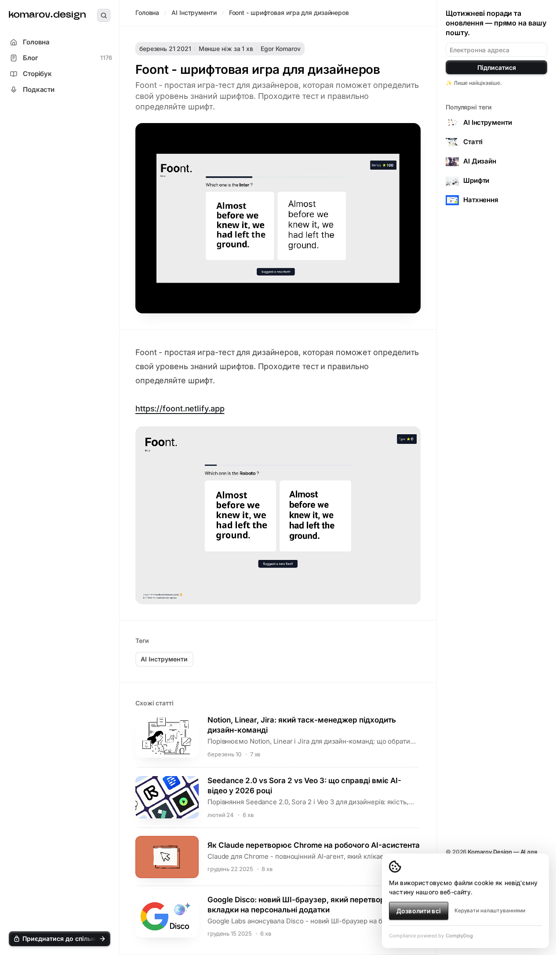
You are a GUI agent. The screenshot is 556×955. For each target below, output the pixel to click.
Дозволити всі (418, 911)
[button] (59, 938)
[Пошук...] (103, 15)
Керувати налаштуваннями (489, 910)
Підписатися (496, 67)
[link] (47, 15)
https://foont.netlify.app (179, 408)
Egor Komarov (281, 48)
